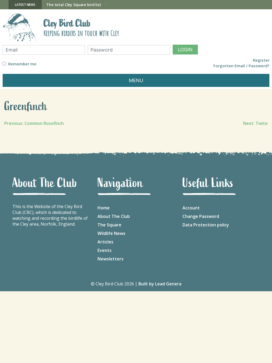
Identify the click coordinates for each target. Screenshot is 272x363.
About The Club (113, 216)
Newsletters (110, 259)
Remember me (22, 64)
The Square (109, 225)
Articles (105, 242)
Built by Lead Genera (159, 284)
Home (103, 208)
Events (104, 250)
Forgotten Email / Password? (241, 66)
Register (261, 60)
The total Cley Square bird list (73, 4)
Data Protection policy (205, 225)
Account (191, 208)
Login (185, 49)
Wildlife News (111, 233)
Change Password (200, 216)
